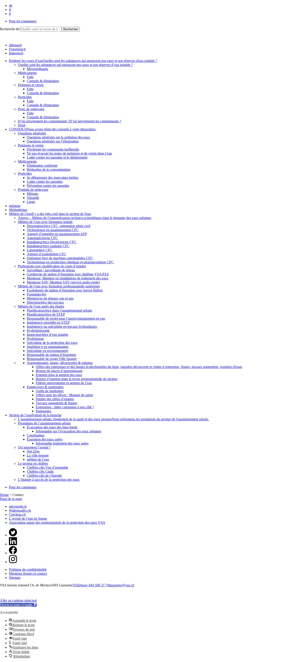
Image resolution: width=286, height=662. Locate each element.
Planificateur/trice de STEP (46, 314)
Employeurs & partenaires (45, 387)
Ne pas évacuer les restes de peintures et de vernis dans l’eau (69, 153)
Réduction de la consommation (48, 169)
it (10, 13)
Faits (30, 77)
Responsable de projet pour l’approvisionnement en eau (66, 318)
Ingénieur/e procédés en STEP (48, 322)
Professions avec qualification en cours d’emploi (52, 266)
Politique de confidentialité (27, 569)
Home (4, 495)
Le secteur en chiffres (33, 463)
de (10, 5)
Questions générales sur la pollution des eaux (58, 137)
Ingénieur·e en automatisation (47, 347)
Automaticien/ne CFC (42, 238)
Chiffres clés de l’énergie (44, 475)
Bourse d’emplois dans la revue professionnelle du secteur (76, 379)
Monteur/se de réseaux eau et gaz (50, 298)
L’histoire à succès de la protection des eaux (49, 479)
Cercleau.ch (17, 514)
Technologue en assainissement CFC (53, 230)
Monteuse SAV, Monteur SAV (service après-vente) (63, 282)
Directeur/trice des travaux (45, 302)
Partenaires (43, 411)
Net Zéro (33, 451)
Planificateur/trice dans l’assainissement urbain (59, 310)
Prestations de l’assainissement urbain (44, 423)
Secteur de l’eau (35, 415)
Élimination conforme (42, 165)
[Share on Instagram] (13, 562)
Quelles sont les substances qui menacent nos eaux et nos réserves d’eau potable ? (75, 65)
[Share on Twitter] (13, 535)
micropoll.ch (18, 506)
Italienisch (16, 53)
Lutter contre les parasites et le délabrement (57, 157)
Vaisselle (33, 198)
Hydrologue (35, 339)
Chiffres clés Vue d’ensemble (47, 467)
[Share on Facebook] (13, 553)
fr (10, 9)
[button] (18, 605)
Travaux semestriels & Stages (56, 403)
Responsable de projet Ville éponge (52, 359)
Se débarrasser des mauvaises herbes (52, 177)
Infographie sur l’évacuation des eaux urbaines (68, 431)
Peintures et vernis (31, 85)
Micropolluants (37, 69)
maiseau (14, 206)
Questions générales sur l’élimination (53, 141)
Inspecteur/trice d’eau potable (47, 334)
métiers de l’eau (38, 459)
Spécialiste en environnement (47, 351)
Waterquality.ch (20, 510)
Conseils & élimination (43, 81)
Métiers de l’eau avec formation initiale (45, 222)
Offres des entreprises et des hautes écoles (139, 367)
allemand (15, 45)
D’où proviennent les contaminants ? (69, 121)
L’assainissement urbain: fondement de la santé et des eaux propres (113, 419)
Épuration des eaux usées (44, 439)
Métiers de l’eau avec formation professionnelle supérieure (59, 286)
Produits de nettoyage (33, 190)
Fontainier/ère (36, 294)
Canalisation (35, 435)
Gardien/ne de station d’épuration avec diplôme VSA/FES (68, 274)
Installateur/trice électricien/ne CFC (51, 242)
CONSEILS (52, 129)
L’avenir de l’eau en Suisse (28, 518)
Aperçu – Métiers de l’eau (84, 218)
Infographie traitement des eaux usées (62, 443)
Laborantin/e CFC (40, 250)
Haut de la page (11, 499)
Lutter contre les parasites (45, 181)
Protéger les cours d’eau (83, 61)
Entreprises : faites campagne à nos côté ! (65, 407)
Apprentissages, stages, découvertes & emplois (60, 363)
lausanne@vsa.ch (121, 585)
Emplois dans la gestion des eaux (59, 375)
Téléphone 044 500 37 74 (91, 585)
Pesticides (25, 97)
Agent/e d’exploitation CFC (46, 254)
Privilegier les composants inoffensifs (53, 149)
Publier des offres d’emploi (55, 399)
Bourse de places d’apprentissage (59, 371)
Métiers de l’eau (50, 214)
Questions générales (32, 133)
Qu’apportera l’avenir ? (34, 447)
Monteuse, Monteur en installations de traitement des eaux (67, 278)
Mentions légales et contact (28, 573)
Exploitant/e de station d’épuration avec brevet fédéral (65, 290)
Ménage (32, 194)
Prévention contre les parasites (48, 185)
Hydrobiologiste (38, 330)
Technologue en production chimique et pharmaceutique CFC (70, 262)
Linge (31, 202)
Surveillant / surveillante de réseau (51, 270)
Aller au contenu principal (18, 600)
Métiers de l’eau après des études (41, 306)
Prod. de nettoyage (31, 109)
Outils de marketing (49, 391)
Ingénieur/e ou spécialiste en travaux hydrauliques (62, 326)
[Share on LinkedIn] (13, 544)
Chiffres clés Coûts (40, 471)
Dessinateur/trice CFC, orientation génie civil (58, 226)
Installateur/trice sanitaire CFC (48, 246)
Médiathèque (18, 210)
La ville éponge (38, 455)
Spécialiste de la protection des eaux (52, 343)
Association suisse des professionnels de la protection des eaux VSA (57, 522)
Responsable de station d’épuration (51, 355)
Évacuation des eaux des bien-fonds (52, 427)
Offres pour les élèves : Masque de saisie (64, 395)
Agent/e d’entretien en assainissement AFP (57, 234)
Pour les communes (22, 21)
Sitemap (14, 577)
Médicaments (27, 73)
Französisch (17, 49)
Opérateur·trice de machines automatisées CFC (60, 258)
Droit (21, 125)
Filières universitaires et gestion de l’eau (64, 383)
